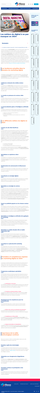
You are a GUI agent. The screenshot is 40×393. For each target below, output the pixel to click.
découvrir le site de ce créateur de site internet (17, 63)
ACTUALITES (4, 8)
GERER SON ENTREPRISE (25, 8)
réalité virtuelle (12, 350)
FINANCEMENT (35, 8)
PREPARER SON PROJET (13, 8)
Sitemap (2, 392)
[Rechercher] (10, 4)
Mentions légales (21, 391)
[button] (27, 43)
